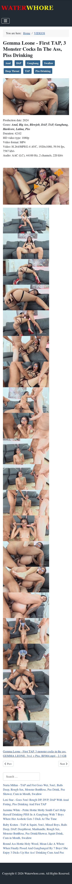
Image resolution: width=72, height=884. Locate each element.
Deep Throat (12, 71)
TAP (27, 71)
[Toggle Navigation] (5, 21)
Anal (8, 63)
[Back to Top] (65, 877)
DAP (18, 63)
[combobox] (21, 776)
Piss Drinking (43, 71)
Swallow (48, 63)
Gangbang (33, 63)
